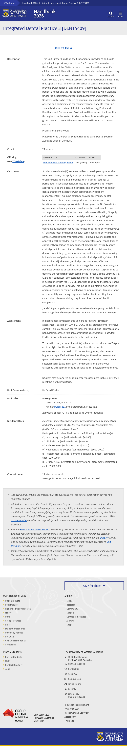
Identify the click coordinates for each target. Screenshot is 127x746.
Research (70, 604)
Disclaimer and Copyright (76, 712)
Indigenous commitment (76, 704)
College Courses (13, 620)
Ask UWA (72, 673)
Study (69, 600)
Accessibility (70, 716)
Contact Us (73, 668)
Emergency (73, 693)
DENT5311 (60, 406)
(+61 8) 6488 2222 (76, 696)
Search (110, 16)
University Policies (14, 632)
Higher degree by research (18, 608)
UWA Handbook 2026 (14, 595)
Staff (7, 660)
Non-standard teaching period (58, 162)
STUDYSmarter (19, 520)
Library (103, 537)
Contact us (10, 644)
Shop (69, 624)
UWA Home (9, 2)
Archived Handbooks (15, 640)
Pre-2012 (9, 636)
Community (72, 608)
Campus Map (74, 678)
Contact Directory (13, 664)
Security (72, 688)
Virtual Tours (74, 683)
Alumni (70, 620)
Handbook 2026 (30, 2)
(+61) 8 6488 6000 (76, 663)
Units (44, 2)
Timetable (18, 161)
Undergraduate (12, 600)
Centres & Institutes (76, 616)
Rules (8, 624)
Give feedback (92, 585)
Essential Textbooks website (35, 529)
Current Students (13, 656)
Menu (120, 16)
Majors (8, 612)
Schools (70, 612)
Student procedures (15, 628)
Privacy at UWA (71, 708)
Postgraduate (12, 604)
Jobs (7, 668)
